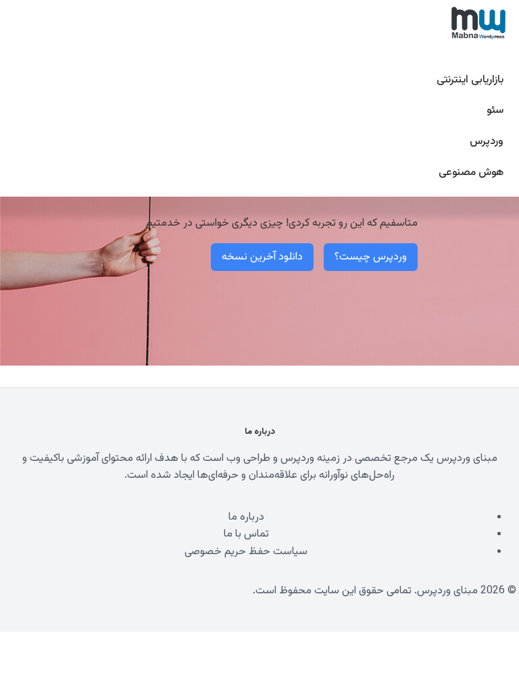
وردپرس (486, 141)
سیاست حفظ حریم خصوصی (245, 551)
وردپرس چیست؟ (371, 257)
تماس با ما (246, 534)
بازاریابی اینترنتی (470, 80)
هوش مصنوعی (471, 172)
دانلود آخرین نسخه (262, 257)
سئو (495, 110)
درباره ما (246, 517)
